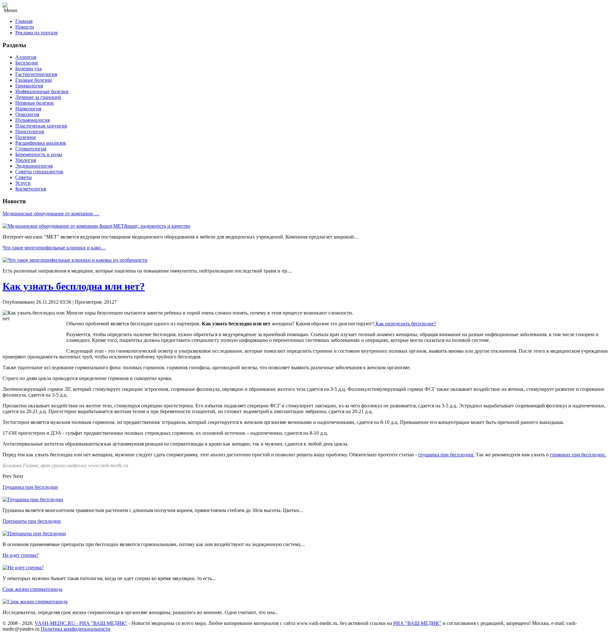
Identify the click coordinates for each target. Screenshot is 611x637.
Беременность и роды (38, 154)
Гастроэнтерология (36, 74)
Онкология (27, 114)
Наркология (28, 108)
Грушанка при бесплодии (30, 487)
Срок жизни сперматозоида (32, 589)
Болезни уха (28, 68)
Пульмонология (32, 120)
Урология (25, 160)
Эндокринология (34, 166)
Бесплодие (26, 63)
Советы (23, 177)
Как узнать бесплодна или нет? (74, 286)
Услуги (23, 183)
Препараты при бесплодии (32, 521)
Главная (23, 21)
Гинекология (29, 85)
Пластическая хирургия (41, 125)
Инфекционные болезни (41, 91)
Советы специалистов (39, 171)
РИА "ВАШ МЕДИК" (417, 623)
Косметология (30, 188)
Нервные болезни (34, 103)
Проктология (29, 131)
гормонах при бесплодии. (578, 454)
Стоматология (30, 148)
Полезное (25, 137)
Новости (24, 27)
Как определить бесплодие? (405, 323)
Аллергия (25, 57)
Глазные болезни (33, 80)
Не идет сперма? (21, 555)
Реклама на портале (36, 32)
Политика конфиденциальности (75, 629)
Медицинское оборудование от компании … (51, 213)
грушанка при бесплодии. (446, 454)
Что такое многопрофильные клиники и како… (54, 247)
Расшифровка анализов (40, 143)
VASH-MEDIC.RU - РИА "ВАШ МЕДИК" (81, 623)
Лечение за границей (38, 97)
